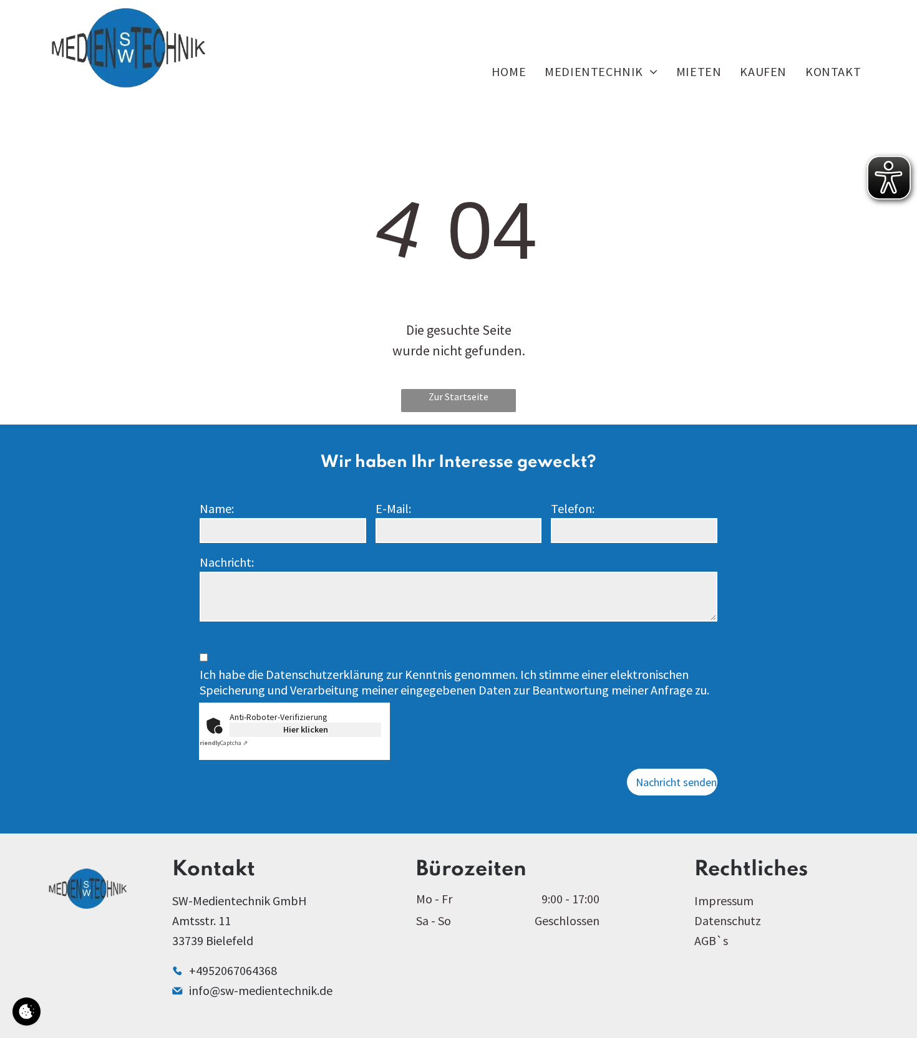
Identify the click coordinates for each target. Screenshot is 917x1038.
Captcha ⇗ (222, 743)
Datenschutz (727, 920)
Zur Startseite (458, 396)
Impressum (724, 900)
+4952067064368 (233, 970)
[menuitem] (508, 71)
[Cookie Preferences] (26, 1011)
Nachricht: (227, 562)
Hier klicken (305, 729)
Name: (217, 508)
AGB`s (711, 940)
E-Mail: (393, 508)
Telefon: (572, 508)
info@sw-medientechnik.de (260, 990)
